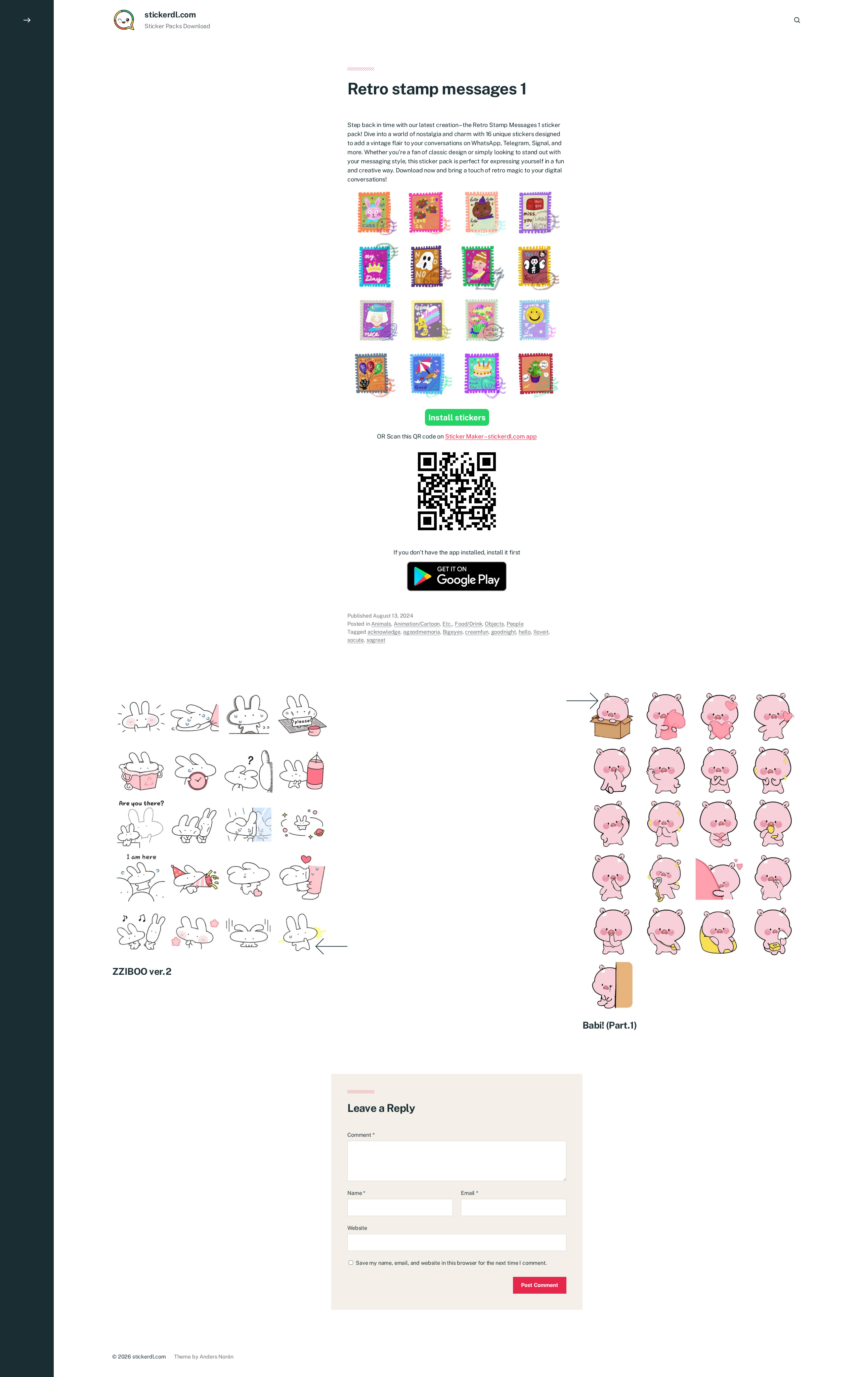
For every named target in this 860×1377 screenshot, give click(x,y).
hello (525, 632)
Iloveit (541, 632)
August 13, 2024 (393, 616)
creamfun (476, 632)
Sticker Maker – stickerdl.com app (491, 436)
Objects (494, 624)
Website (357, 1228)
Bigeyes (453, 632)
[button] (27, 688)
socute (355, 640)
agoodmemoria (421, 632)
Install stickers (457, 417)
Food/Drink (468, 624)
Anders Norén (216, 1356)
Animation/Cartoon (417, 624)
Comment (361, 1135)
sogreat (376, 640)
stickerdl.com (170, 14)
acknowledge (384, 632)
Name (356, 1193)
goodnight (503, 632)
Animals (381, 624)
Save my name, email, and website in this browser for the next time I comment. (451, 1263)
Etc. (447, 624)
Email (469, 1193)
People (515, 624)
